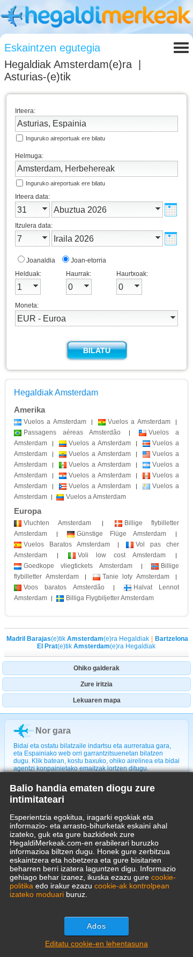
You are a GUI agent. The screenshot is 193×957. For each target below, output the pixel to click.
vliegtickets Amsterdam (78, 566)
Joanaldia (40, 260)
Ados (96, 926)
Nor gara (53, 730)
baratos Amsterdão (64, 587)
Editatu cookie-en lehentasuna (96, 943)
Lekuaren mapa (97, 700)
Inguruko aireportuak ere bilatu (65, 138)
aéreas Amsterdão (72, 432)
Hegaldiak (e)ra (68, 64)
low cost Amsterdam (122, 555)
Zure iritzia (96, 684)
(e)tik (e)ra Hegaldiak (77, 638)
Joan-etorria (88, 260)
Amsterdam (57, 523)
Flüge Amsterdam (121, 533)
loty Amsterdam (135, 576)
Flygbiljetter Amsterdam (110, 598)
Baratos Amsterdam (67, 544)
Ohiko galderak (96, 668)
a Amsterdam (55, 421)
